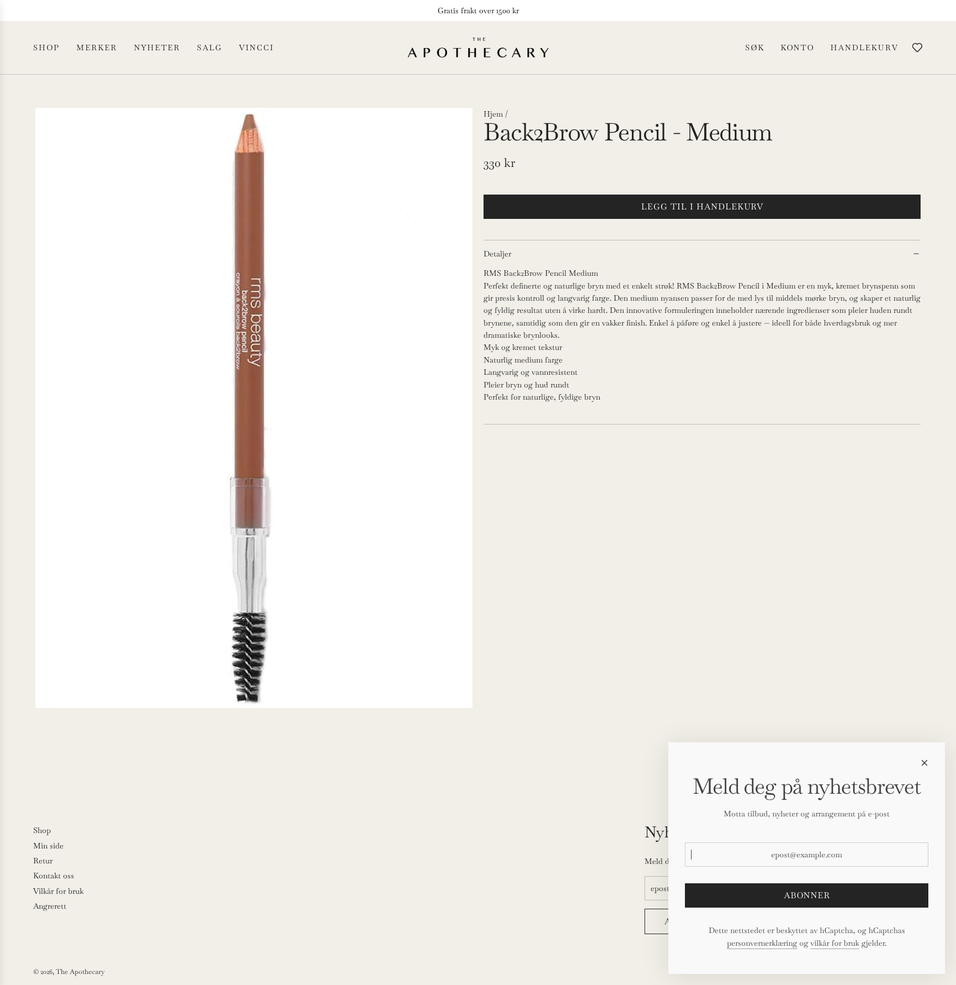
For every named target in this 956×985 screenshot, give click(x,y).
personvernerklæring (762, 943)
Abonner (807, 895)
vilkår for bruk (834, 943)
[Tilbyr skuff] (917, 47)
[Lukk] (924, 763)
